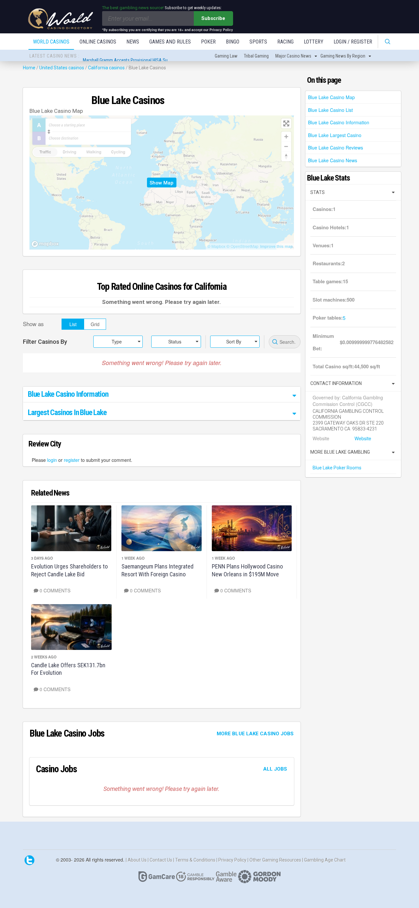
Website (362, 438)
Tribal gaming (256, 56)
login (52, 460)
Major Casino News (293, 56)
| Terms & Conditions (194, 859)
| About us (137, 859)
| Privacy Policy (231, 859)
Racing (285, 42)
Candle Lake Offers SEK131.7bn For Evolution (68, 669)
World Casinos (51, 42)
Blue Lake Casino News (332, 160)
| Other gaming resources (274, 859)
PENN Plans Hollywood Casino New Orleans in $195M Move (247, 570)
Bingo (232, 42)
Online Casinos (98, 42)
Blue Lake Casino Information (338, 122)
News (132, 42)
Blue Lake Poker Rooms (337, 467)
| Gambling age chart (324, 859)
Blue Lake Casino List (330, 110)
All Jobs (275, 769)
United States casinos (61, 67)
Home (29, 67)
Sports (258, 42)
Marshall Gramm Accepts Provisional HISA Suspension (134, 56)
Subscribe (213, 18)
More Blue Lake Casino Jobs (255, 734)
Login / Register (353, 42)
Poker (208, 42)
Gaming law (226, 56)
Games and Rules (170, 42)
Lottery (313, 42)
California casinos (106, 67)
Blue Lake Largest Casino (334, 135)
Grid (95, 324)
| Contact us (160, 859)
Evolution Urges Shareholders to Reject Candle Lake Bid (69, 570)
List (73, 324)
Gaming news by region (342, 56)
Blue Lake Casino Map (331, 97)
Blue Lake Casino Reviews (335, 147)
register (72, 460)
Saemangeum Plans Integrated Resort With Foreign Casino (157, 570)
